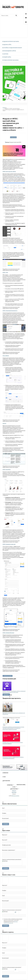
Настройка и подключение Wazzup (12, 47)
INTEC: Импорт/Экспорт (8, 632)
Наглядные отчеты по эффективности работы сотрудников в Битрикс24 (13, 757)
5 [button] (14, 696)
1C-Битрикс (5, 53)
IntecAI (4, 423)
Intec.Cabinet (6, 355)
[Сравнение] (26, 14)
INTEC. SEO (5, 272)
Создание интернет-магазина (10, 41)
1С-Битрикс (17, 176)
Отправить (5, 824)
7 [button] (16, 696)
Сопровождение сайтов (9, 50)
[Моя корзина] (26, 22)
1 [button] (9, 696)
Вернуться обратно (8, 675)
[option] (14, 689)
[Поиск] (16, 15)
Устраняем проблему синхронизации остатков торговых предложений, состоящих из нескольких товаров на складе (13, 728)
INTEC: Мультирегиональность (10, 310)
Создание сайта (6, 44)
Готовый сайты (6, 57)
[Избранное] (26, 18)
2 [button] (10, 696)
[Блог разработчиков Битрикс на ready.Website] (13, 7)
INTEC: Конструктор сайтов (9, 171)
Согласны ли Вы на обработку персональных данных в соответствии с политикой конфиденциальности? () (13, 920)
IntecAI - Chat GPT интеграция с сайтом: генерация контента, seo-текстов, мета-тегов (14, 691)
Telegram (14, 790)
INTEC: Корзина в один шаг (9, 544)
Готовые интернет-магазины (10, 60)
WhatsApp (14, 792)
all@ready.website (15, 795)
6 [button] (15, 696)
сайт (11, 160)
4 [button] (13, 696)
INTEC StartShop (6, 469)
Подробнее (6, 694)
